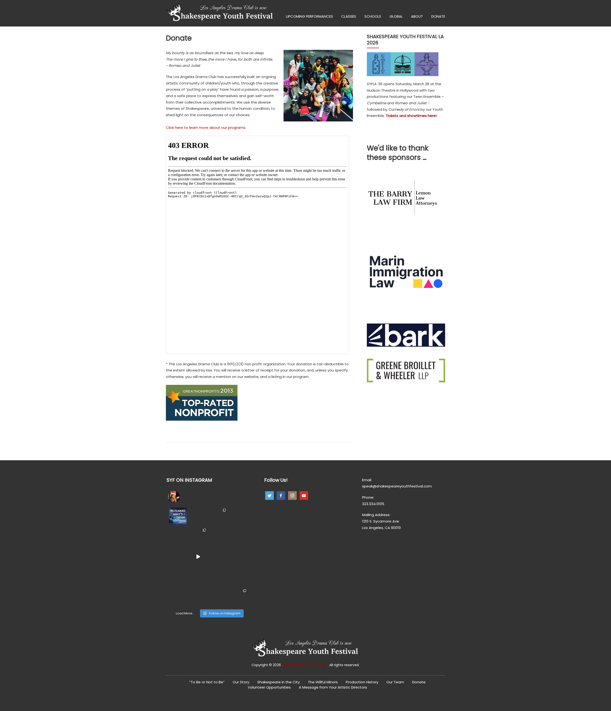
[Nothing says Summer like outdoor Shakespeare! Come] (218, 536)
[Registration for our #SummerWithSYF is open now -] (238, 536)
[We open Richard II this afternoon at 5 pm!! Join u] (198, 597)
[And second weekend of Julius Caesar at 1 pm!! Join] (178, 597)
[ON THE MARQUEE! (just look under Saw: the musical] (218, 597)
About (417, 16)
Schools (372, 16)
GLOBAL (396, 16)
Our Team (395, 682)
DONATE (438, 16)
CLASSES (348, 16)
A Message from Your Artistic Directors (333, 687)
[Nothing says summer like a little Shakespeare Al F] (178, 516)
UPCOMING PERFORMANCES (309, 16)
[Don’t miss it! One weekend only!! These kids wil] (178, 536)
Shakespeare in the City (278, 682)
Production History (362, 682)
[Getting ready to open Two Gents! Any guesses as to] (218, 557)
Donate (419, 682)
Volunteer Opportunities (269, 687)
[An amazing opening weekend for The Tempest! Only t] (238, 577)
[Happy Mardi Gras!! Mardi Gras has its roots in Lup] (238, 597)
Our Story (241, 682)
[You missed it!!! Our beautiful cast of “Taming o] (198, 536)
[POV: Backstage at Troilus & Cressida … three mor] (178, 557)
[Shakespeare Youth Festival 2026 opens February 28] (238, 516)
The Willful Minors (323, 682)
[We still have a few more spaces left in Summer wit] (198, 516)
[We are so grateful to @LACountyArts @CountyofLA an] (198, 577)
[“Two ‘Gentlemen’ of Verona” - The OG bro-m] (238, 557)
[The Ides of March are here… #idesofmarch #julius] (198, 557)
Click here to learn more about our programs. (206, 127)
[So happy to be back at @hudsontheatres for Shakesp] (178, 577)
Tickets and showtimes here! (411, 115)
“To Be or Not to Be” (207, 682)
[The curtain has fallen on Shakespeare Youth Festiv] (218, 516)
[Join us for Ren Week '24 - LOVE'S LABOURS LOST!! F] (218, 577)
